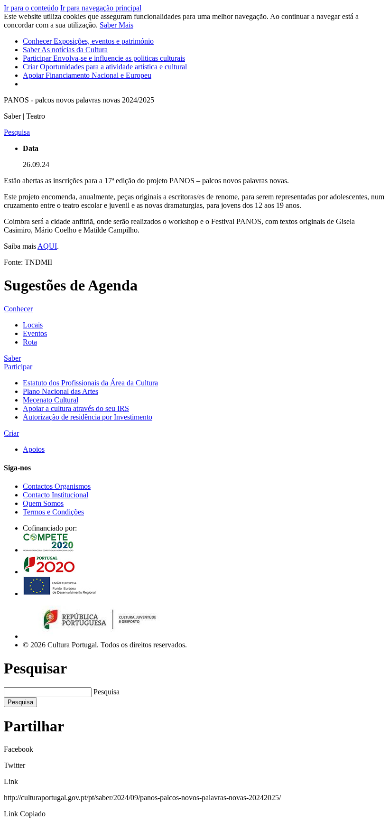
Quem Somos (43, 503)
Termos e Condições (53, 512)
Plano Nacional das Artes (60, 391)
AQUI (47, 246)
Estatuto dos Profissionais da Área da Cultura (90, 383)
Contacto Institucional (55, 495)
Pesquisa (106, 692)
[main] (194, 195)
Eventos (35, 333)
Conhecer (88, 41)
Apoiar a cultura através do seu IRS (76, 408)
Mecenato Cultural (50, 400)
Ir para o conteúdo (31, 8)
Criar (105, 67)
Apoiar (87, 75)
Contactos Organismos (57, 486)
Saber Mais (116, 25)
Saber (65, 50)
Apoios (34, 449)
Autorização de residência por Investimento (87, 417)
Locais (33, 325)
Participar (104, 58)
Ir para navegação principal (100, 8)
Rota (30, 342)
